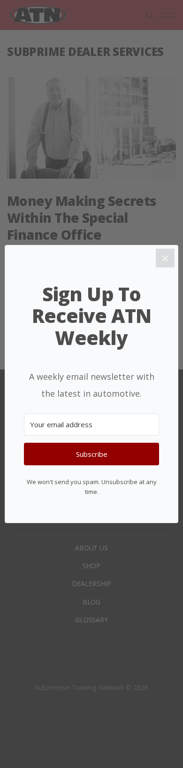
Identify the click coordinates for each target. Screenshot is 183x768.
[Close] (165, 258)
